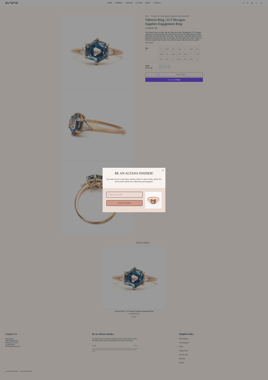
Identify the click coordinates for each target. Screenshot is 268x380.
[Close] (162, 170)
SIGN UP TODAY (124, 203)
